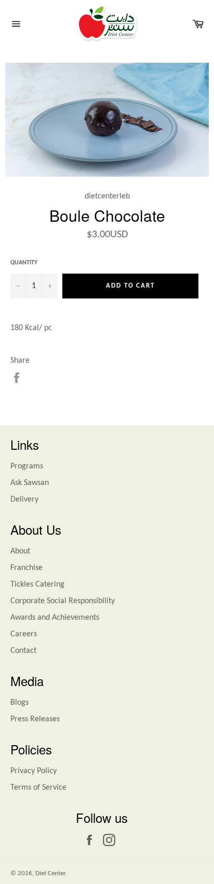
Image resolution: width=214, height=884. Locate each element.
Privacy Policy (33, 771)
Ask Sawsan (29, 483)
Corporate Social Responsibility (62, 601)
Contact (23, 651)
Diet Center (50, 873)
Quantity (23, 263)
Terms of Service (38, 787)
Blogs (19, 702)
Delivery (24, 499)
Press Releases (35, 719)
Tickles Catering (37, 584)
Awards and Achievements (54, 618)
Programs (26, 466)
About (20, 551)
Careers (23, 634)
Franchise (26, 568)
